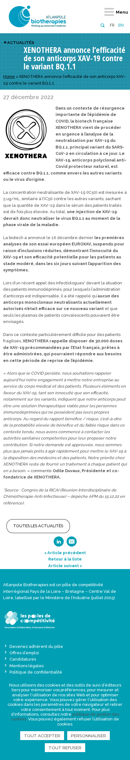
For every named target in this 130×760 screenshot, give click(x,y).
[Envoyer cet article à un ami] (72, 543)
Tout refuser (65, 747)
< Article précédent (65, 552)
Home (9, 76)
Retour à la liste (65, 559)
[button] (102, 25)
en (121, 25)
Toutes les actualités (38, 525)
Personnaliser (88, 735)
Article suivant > (65, 565)
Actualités (20, 42)
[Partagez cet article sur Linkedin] (59, 543)
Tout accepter (42, 735)
